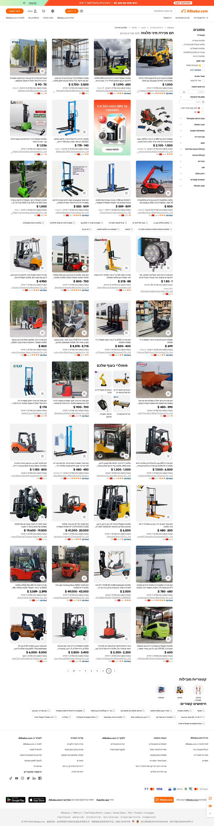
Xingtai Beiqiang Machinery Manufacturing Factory (70, 475)
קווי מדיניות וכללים (159, 771)
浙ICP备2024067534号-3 (181, 821)
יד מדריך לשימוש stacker (191, 717)
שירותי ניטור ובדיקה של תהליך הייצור (151, 766)
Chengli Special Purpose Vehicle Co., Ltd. (28, 536)
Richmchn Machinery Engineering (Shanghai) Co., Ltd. (112, 658)
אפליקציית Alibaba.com (60, 800)
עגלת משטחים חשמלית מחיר (190, 724)
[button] (81, 11)
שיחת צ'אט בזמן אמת (74, 749)
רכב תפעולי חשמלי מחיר (44, 717)
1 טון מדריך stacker (39, 711)
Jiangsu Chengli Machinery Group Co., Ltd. (70, 658)
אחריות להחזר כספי (158, 749)
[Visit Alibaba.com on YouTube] (16, 778)
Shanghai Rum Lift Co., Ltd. (119, 536)
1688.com (77, 813)
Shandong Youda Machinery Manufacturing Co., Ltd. (154, 212)
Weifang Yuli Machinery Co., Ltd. (32, 90)
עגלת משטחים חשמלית (85, 717)
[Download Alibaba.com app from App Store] (37, 800)
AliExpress (65, 813)
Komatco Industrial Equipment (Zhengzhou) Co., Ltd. (70, 597)
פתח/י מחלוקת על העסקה (72, 755)
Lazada (107, 813)
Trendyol (138, 813)
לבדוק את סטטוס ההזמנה (31, 755)
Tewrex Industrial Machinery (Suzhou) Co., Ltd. (154, 475)
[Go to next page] (68, 670)
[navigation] (191, 349)
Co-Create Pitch (200, 749)
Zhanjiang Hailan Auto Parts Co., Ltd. (156, 291)
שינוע (143, 27)
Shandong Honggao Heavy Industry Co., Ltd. (28, 352)
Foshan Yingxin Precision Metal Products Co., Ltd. (154, 413)
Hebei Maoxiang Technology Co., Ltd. (72, 212)
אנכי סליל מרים (139, 223)
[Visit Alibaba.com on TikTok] (11, 778)
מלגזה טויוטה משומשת (113, 717)
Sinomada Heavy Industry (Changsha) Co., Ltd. (70, 536)
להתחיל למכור (35, 749)
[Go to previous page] (114, 670)
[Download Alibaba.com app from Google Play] (15, 800)
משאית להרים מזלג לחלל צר (61, 223)
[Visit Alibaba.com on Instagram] (22, 778)
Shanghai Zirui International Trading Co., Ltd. (28, 658)
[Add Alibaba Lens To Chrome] (164, 800)
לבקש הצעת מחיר (117, 749)
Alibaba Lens (192, 800)
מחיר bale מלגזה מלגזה (159, 711)
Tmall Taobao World (92, 813)
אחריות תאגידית (201, 755)
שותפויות (38, 766)
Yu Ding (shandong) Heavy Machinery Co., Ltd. (154, 597)
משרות (205, 760)
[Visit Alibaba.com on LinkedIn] (34, 778)
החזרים (80, 760)
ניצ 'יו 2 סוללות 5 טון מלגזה (101, 711)
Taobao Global (119, 813)
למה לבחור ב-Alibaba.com (196, 744)
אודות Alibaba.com (199, 738)
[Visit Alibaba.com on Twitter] (28, 778)
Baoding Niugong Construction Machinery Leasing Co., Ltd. (70, 352)
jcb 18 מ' (85, 229)
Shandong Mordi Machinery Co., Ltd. (72, 90)
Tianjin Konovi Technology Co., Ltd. (115, 212)
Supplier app (103, 800)
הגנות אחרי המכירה (158, 760)
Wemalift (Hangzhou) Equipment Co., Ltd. (154, 536)
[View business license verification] (133, 821)
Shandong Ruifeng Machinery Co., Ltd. (71, 413)
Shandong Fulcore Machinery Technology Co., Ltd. (154, 352)
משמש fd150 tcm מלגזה (107, 229)
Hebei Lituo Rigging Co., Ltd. (34, 413)
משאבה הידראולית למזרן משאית (69, 711)
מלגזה (134, 27)
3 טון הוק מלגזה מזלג (139, 717)
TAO (130, 813)
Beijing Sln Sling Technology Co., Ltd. (72, 151)
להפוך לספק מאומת (33, 760)
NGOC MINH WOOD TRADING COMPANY (112, 597)
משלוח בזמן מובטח (158, 755)
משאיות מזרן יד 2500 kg (90, 223)
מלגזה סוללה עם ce (161, 223)
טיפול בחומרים (156, 27)
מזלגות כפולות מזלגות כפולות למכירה (153, 229)
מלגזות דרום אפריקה (164, 717)
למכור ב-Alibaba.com (32, 744)
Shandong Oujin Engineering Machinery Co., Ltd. (28, 287)
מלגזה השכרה (183, 711)
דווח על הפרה (77, 771)
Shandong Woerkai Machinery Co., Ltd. (113, 90)
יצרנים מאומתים (118, 744)
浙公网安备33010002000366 (154, 821)
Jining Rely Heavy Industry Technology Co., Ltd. (154, 90)
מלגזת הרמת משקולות (32, 223)
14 (74, 671)
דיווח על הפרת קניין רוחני (72, 766)
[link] (210, 798)
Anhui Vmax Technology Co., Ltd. (32, 597)
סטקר (199, 711)
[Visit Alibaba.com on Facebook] (40, 778)
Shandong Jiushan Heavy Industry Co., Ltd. (154, 151)
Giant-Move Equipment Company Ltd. (114, 287)
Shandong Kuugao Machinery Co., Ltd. (114, 475)
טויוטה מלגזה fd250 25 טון (131, 711)
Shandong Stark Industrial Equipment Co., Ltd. (28, 475)
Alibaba (170, 27)
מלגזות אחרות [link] (121, 27)
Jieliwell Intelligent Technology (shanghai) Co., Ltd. (28, 151)
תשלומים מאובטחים (158, 744)
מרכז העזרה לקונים (75, 744)
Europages (149, 813)
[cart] (43, 11)
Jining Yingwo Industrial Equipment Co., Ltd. (112, 352)
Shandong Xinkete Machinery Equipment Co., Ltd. (154, 658)
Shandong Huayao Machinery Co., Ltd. (71, 287)
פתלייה (65, 717)
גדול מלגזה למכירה (116, 223)
